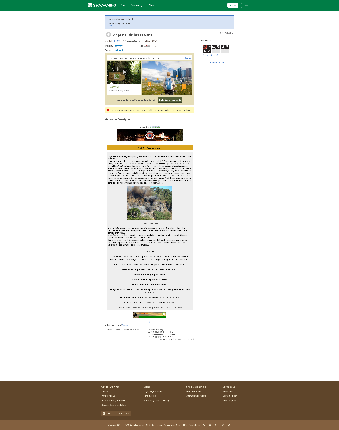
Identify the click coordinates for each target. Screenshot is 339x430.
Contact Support (230, 396)
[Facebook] (203, 425)
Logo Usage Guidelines (153, 391)
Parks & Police (150, 396)
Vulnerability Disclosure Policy (156, 400)
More (110, 25)
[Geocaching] (102, 5)
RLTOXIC (117, 41)
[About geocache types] (108, 34)
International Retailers (196, 396)
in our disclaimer (183, 110)
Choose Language (117, 413)
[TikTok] (229, 425)
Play (123, 5)
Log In (246, 5)
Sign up (233, 5)
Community (136, 5)
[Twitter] (222, 425)
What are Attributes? (210, 55)
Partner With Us (108, 396)
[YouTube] (210, 425)
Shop (151, 5)
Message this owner (134, 41)
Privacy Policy (194, 425)
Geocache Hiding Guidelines (113, 400)
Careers (105, 391)
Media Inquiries (229, 400)
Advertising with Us (217, 62)
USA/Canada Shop (194, 391)
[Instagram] (216, 425)
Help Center (228, 391)
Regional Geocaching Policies (114, 405)
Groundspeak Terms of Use (176, 425)
